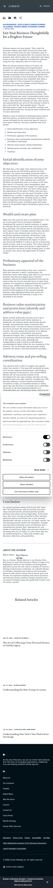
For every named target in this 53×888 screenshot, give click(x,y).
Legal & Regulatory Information (14, 849)
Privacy (27, 838)
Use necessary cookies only (26, 492)
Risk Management (10, 24)
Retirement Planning (36, 26)
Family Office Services (12, 826)
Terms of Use (18, 838)
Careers (6, 805)
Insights (6, 789)
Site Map (46, 838)
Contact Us (7, 810)
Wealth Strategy (9, 821)
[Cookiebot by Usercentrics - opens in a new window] (39, 394)
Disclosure (7, 838)
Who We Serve (9, 799)
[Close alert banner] (47, 882)
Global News (8, 794)
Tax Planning (8, 26)
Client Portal (8, 816)
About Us (6, 778)
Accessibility (36, 838)
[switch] (46, 445)
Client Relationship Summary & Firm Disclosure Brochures (24, 843)
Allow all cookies (26, 477)
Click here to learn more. (23, 885)
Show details (39, 470)
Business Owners (20, 26)
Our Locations (8, 783)
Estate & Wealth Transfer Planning (31, 24)
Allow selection (26, 484)
